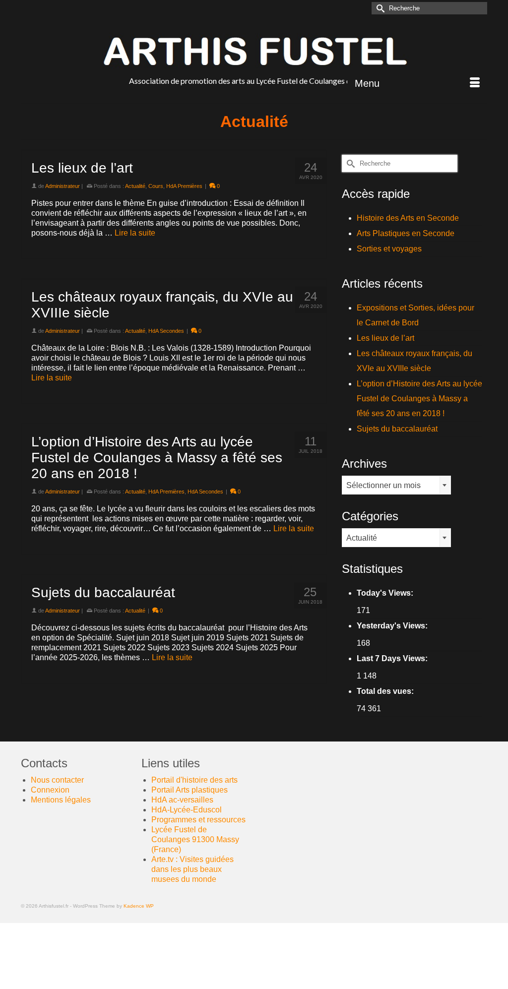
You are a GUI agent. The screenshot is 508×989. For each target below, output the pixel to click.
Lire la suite (135, 233)
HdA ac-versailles (182, 800)
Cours (155, 186)
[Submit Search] (379, 8)
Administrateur (62, 186)
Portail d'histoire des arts (194, 780)
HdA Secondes (166, 331)
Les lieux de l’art (385, 338)
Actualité (135, 186)
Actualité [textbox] (361, 538)
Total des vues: (386, 691)
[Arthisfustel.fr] (254, 51)
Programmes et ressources (198, 819)
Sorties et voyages (389, 249)
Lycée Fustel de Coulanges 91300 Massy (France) (195, 839)
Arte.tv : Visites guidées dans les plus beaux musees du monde (192, 869)
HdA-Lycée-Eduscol (186, 809)
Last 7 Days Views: (393, 658)
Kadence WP (139, 906)
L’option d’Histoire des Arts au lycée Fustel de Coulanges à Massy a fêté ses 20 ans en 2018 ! (419, 398)
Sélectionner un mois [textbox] (383, 485)
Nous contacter (57, 780)
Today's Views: (386, 593)
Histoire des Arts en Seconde (408, 218)
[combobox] (396, 485)
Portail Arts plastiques (189, 790)
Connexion (50, 790)
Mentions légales (61, 800)
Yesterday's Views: (393, 625)
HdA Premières (184, 186)
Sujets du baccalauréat (397, 429)
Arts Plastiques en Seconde (405, 233)
